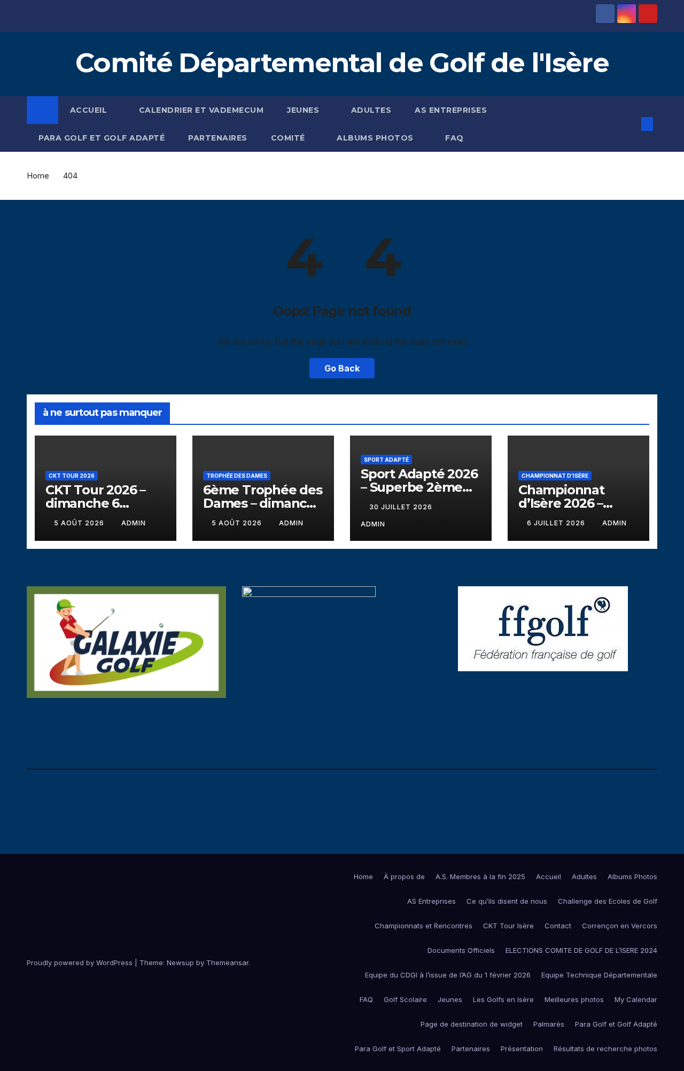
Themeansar (227, 962)
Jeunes (304, 110)
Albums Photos (376, 138)
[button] (629, 124)
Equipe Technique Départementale (599, 975)
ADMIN (133, 523)
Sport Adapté (386, 459)
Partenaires (217, 138)
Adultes (371, 110)
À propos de (404, 876)
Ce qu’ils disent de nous (507, 901)
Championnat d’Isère (555, 475)
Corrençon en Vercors (619, 925)
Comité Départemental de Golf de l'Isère (342, 62)
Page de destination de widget (472, 1024)
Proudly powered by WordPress (81, 962)
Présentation (522, 1048)
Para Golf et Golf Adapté (101, 138)
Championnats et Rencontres (423, 925)
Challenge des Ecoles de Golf (607, 901)
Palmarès (548, 1024)
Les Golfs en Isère (503, 999)
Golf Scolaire (405, 999)
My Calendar (636, 999)
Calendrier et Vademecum (201, 110)
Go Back (342, 368)
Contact (558, 925)
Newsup (180, 962)
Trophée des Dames (236, 475)
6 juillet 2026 (557, 523)
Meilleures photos (574, 999)
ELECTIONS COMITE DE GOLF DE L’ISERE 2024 (581, 950)
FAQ (454, 138)
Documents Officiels (461, 950)
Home (38, 175)
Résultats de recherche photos (605, 1048)
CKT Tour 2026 (72, 475)
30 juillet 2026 (401, 507)
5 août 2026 (80, 523)
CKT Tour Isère (508, 925)
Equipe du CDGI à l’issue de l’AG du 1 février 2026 (448, 975)
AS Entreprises (451, 110)
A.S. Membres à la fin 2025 (480, 876)
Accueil (90, 110)
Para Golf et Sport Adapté (398, 1048)
